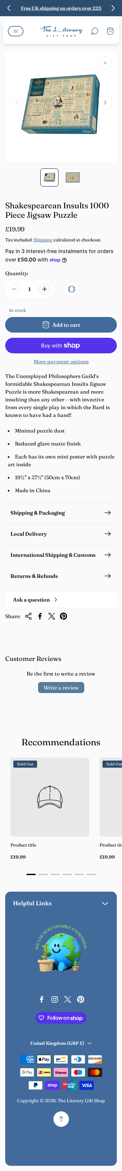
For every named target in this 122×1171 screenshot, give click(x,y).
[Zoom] (105, 62)
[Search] (95, 31)
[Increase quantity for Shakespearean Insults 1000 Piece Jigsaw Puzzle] (44, 289)
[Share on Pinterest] (63, 616)
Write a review (61, 687)
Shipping (43, 240)
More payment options (61, 361)
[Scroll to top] (61, 1119)
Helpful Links (32, 903)
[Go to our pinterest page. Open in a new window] (81, 999)
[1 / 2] (49, 177)
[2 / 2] (73, 177)
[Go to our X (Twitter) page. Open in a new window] (68, 999)
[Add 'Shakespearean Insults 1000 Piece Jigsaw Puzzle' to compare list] (71, 289)
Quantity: (16, 273)
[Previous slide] (9, 8)
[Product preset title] (49, 797)
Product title (23, 845)
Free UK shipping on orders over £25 (61, 8)
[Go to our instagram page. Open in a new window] (55, 999)
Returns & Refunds (34, 576)
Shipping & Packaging (37, 512)
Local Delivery (28, 534)
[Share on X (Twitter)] (52, 616)
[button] (31, 874)
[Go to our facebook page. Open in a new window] (42, 999)
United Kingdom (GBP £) (57, 1043)
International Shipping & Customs (53, 555)
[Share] (28, 616)
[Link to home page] (61, 950)
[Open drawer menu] (15, 31)
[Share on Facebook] (40, 616)
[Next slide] (113, 8)
